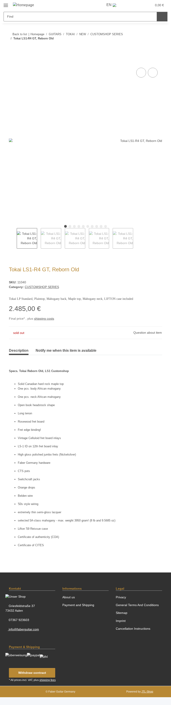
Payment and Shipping (78, 605)
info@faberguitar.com (23, 629)
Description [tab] (18, 350)
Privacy (121, 597)
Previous (13, 238)
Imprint (121, 621)
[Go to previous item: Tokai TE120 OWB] (148, 47)
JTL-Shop (147, 691)
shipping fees (47, 680)
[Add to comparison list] (141, 73)
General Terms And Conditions (137, 605)
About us (68, 597)
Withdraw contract (32, 672)
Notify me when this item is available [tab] (66, 350)
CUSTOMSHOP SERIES (42, 287)
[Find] (162, 16)
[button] (129, 5)
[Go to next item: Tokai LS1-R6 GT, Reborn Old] (157, 47)
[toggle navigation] (6, 3)
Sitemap (121, 613)
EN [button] (109, 5)
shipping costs (44, 318)
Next (137, 238)
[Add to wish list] (153, 73)
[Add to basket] (12, 61)
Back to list (19, 34)
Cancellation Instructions (133, 628)
